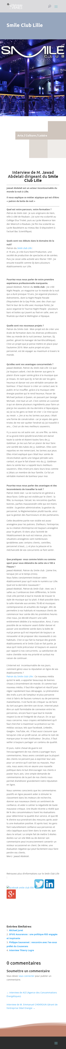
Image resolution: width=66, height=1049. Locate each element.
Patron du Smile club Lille (20, 676)
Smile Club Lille (41, 178)
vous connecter (26, 975)
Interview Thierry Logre (21, 950)
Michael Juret (16, 930)
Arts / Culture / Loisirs (32, 135)
